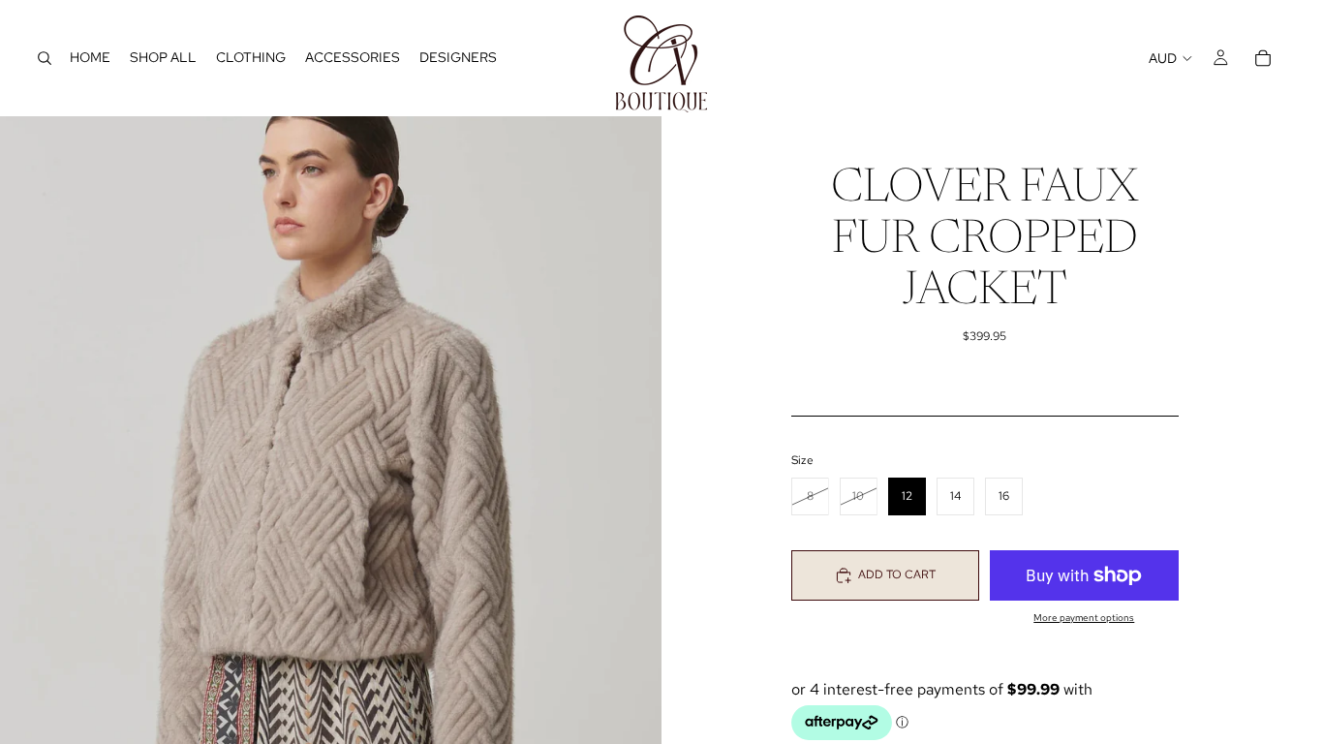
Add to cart (897, 574)
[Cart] (1263, 58)
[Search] (44, 58)
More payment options (1083, 617)
